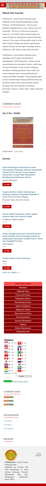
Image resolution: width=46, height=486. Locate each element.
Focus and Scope (23, 295)
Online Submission (23, 328)
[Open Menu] (2, 4)
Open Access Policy (23, 313)
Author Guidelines (23, 306)
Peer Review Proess (23, 302)
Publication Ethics (23, 299)
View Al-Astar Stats (20, 382)
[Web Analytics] (8, 382)
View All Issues (9, 272)
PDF (8, 184)
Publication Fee (23, 332)
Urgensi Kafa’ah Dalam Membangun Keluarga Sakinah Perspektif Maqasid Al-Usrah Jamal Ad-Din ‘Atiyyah (20, 194)
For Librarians (8, 429)
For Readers (8, 421)
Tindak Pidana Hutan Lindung (16, 258)
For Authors (8, 425)
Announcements (23, 317)
